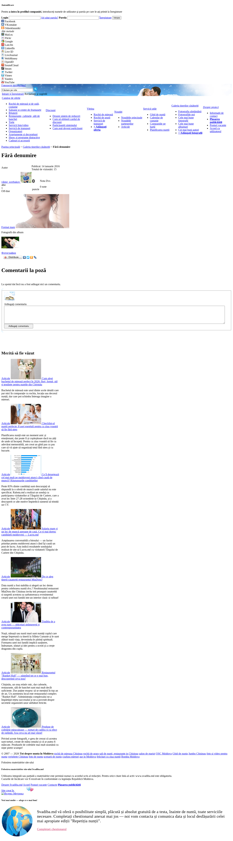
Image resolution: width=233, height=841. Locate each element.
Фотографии (8, 252)
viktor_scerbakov (11, 181)
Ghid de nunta (180, 753)
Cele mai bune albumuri (186, 125)
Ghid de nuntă (157, 114)
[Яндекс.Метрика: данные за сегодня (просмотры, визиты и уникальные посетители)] (12, 793)
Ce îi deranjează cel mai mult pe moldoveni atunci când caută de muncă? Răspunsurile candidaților (30, 477)
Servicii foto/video (18, 125)
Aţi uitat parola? (49, 17)
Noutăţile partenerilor (127, 122)
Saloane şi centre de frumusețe (25, 109)
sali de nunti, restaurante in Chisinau (118, 753)
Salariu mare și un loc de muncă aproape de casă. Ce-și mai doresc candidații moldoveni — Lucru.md (29, 531)
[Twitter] (28, 257)
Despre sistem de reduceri (66, 116)
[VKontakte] (24, 257)
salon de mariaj (147, 753)
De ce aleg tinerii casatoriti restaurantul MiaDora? (27, 578)
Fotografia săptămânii (189, 111)
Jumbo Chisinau (197, 753)
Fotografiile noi (186, 114)
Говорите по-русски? (13, 85)
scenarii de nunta (53, 756)
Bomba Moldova (130, 756)
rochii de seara (91, 753)
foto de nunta (36, 756)
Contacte (52, 784)
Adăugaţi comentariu (15, 304)
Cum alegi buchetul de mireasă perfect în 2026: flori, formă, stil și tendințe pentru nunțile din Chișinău (29, 381)
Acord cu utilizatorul (215, 130)
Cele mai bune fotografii (186, 119)
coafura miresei (70, 756)
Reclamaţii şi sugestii (36, 93)
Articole (125, 126)
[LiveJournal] (35, 257)
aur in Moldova (87, 756)
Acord (26, 784)
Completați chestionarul (52, 829)
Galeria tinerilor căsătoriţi (36, 146)
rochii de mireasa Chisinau (68, 753)
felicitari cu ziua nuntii (109, 756)
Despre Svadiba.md (12, 784)
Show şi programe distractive (24, 137)
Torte (11, 122)
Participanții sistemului (65, 125)
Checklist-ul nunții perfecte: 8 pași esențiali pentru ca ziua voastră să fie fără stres (29, 426)
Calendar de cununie (156, 119)
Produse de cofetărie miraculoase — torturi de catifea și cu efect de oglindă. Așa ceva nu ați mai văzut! (29, 729)
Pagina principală (10, 146)
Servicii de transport (19, 128)
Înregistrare (105, 17)
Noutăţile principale (131, 117)
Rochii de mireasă (103, 114)
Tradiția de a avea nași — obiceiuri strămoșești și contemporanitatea (28, 624)
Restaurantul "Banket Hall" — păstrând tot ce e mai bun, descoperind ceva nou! (28, 675)
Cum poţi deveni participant (67, 128)
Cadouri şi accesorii (19, 140)
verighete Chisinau (18, 756)
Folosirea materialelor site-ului (17, 762)
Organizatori (15, 131)
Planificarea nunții (159, 129)
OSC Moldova (164, 753)
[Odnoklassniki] (31, 257)
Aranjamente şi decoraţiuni (23, 134)
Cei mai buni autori (188, 129)
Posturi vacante (218, 125)
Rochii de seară (102, 117)
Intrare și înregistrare (13, 93)
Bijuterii (13, 113)
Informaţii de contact (217, 114)
